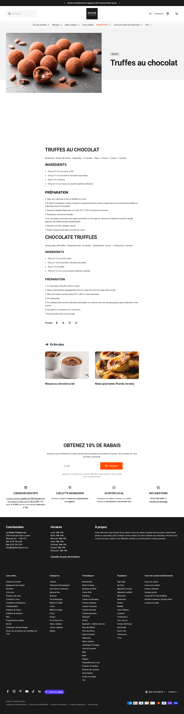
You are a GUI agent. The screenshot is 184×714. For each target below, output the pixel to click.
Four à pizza (122, 620)
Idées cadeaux (71, 25)
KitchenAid (121, 627)
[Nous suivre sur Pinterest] (20, 691)
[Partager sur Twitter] (63, 322)
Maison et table (56, 603)
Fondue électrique (124, 624)
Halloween (86, 638)
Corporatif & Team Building (156, 596)
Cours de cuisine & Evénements (127, 25)
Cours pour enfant (152, 585)
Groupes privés (151, 592)
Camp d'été (87, 592)
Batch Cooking (88, 585)
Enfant (52, 617)
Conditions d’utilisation (59, 704)
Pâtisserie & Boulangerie (60, 585)
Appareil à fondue (124, 589)
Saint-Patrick (87, 673)
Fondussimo (122, 617)
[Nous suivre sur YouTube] (27, 691)
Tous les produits (40, 25)
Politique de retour (13, 610)
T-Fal (119, 638)
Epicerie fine (55, 592)
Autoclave (121, 596)
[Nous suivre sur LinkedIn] (39, 691)
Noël (84, 655)
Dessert (115, 54)
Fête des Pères (88, 631)
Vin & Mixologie (56, 599)
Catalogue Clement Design (17, 627)
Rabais (52, 631)
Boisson (53, 596)
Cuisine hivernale (89, 610)
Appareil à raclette (124, 592)
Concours (10, 592)
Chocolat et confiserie (59, 589)
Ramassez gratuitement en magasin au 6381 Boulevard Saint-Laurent (92, 3)
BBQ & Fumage (56, 610)
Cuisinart (121, 613)
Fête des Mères (88, 627)
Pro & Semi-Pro (56, 620)
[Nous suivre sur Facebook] (7, 691)
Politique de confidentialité (38, 704)
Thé (83, 680)
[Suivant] (119, 3)
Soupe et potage (89, 676)
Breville (120, 606)
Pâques (85, 659)
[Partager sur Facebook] (56, 322)
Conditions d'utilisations (16, 603)
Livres (52, 606)
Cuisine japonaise (89, 613)
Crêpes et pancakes (90, 599)
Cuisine (53, 582)
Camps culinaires (152, 589)
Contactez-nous (13, 599)
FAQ (7, 617)
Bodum (120, 603)
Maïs (84, 652)
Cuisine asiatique (89, 603)
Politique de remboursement (16, 704)
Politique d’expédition (77, 704)
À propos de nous (13, 596)
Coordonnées (93, 704)
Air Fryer (120, 585)
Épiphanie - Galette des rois (93, 624)
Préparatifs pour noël (91, 662)
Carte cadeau (87, 25)
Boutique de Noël (89, 589)
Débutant (86, 617)
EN (150, 14)
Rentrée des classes (90, 669)
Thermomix (122, 634)
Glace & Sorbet (88, 634)
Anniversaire (87, 582)
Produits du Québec (90, 666)
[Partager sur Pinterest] (69, 322)
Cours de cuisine (151, 582)
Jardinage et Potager (90, 645)
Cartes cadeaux (56, 627)
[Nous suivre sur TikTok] (33, 691)
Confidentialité (12, 606)
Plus (147, 25)
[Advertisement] (92, 118)
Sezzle (9, 624)
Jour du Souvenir (89, 648)
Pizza (52, 613)
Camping (85, 596)
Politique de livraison (14, 613)
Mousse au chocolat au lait (59, 383)
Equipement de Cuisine (15, 585)
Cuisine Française (89, 606)
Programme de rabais (15, 620)
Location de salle (152, 603)
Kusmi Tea (121, 631)
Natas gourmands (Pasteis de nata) (114, 383)
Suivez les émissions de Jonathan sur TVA (21, 632)
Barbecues (121, 599)
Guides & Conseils (13, 582)
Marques (55, 25)
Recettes (9, 589)
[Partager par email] (76, 322)
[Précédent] (64, 3)
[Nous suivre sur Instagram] (14, 691)
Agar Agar (121, 582)
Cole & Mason (123, 610)
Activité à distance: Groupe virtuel (158, 599)
